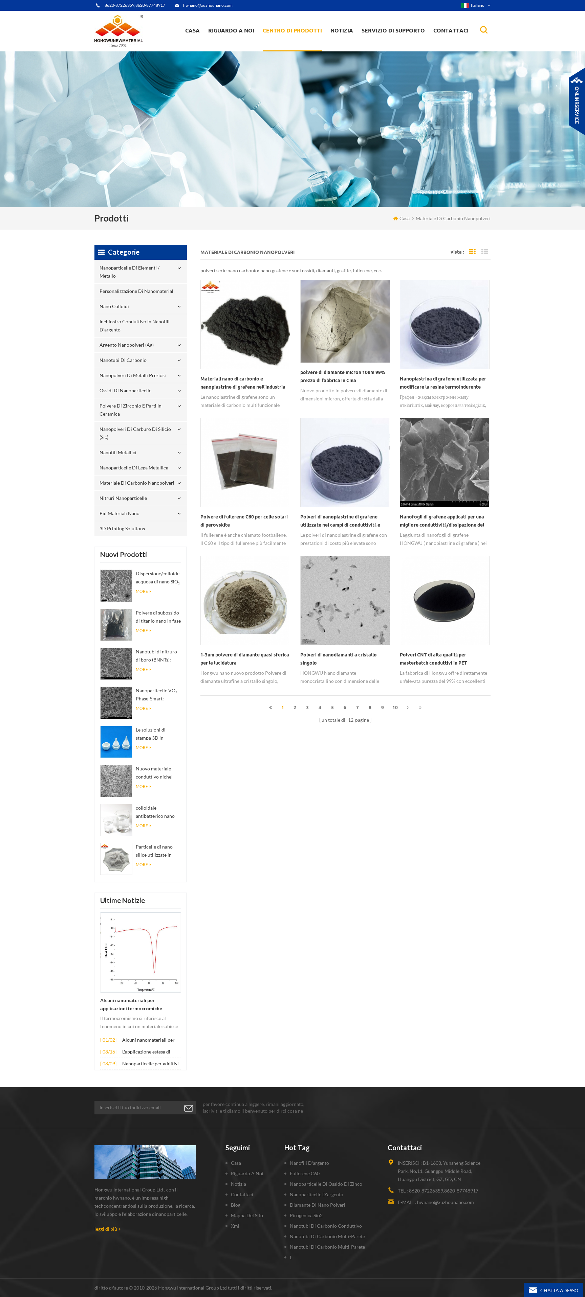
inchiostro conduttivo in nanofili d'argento (135, 325)
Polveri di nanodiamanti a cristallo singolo (338, 659)
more (142, 591)
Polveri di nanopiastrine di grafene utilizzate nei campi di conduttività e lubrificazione (340, 521)
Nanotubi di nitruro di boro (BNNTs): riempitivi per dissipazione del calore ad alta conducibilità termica (158, 656)
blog (235, 1205)
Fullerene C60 (305, 1173)
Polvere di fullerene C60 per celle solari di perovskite (244, 521)
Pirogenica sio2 (306, 1215)
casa (192, 30)
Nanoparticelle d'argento (316, 1194)
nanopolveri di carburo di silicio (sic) (135, 433)
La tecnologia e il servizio (237, 50)
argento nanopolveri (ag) (301, 44)
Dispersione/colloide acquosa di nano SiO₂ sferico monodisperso (158, 578)
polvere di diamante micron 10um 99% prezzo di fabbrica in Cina (342, 376)
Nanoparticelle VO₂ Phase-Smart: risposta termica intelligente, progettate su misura (157, 695)
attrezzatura (225, 49)
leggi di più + (107, 1229)
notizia (341, 30)
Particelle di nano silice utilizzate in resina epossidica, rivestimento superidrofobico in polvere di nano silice (158, 851)
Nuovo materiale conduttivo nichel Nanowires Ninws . (155, 773)
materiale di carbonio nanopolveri (137, 483)
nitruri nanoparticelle (123, 498)
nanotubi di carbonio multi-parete (327, 1236)
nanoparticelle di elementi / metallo (295, 50)
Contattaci (451, 30)
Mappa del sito (247, 1215)
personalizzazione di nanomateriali (288, 48)
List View (485, 252)
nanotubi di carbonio (123, 360)
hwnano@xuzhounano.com (208, 5)
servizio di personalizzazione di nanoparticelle (245, 45)
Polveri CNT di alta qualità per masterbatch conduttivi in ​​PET (433, 659)
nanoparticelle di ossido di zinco (326, 1184)
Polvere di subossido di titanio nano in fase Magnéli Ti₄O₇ (158, 617)
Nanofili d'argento (309, 1163)
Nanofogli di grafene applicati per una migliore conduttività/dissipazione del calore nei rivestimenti (442, 521)
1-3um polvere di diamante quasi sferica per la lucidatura (244, 659)
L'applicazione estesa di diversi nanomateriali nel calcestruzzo (148, 1052)
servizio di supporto (393, 30)
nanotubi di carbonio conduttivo (326, 1226)
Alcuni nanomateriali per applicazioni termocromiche (131, 1004)
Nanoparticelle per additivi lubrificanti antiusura (150, 1064)
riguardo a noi (231, 30)
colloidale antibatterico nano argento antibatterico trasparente (158, 812)
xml (235, 1226)
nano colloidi (114, 306)
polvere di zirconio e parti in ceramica (130, 410)
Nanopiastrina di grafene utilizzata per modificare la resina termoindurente (443, 383)
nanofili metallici (118, 452)
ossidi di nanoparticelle (125, 390)
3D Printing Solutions (122, 528)
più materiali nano (119, 513)
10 (395, 707)
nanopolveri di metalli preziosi (133, 375)
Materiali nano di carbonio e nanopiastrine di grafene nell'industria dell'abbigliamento (242, 383)
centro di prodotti (292, 30)
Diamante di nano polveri (317, 1205)
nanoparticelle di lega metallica (134, 467)
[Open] (577, 101)
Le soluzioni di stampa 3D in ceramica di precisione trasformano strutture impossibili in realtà (157, 734)
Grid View (472, 252)
